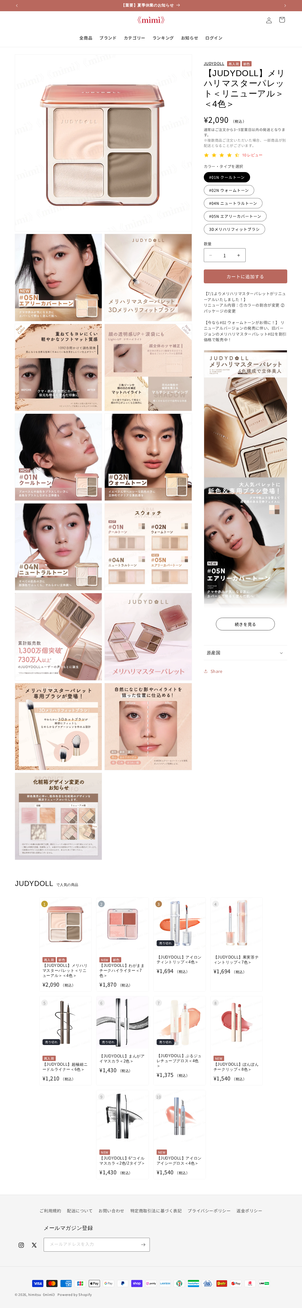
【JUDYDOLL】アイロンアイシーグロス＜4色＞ (179, 1160)
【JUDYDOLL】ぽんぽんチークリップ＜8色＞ (236, 1067)
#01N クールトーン (227, 177)
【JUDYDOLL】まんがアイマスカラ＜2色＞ (122, 1058)
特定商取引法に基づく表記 (156, 1211)
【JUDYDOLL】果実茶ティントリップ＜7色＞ (236, 959)
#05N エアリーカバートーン (235, 216)
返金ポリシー (249, 1211)
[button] (245, 652)
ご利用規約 (50, 1211)
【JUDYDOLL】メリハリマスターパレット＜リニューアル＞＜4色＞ (65, 970)
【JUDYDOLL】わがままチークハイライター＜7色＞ (122, 970)
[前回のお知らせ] (16, 5)
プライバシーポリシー (209, 1211)
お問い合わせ (111, 1211)
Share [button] (217, 671)
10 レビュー (252, 155)
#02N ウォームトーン (229, 190)
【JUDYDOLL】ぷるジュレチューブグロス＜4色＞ (179, 1061)
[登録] (143, 1245)
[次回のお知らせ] (285, 5)
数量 (208, 243)
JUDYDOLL (214, 63)
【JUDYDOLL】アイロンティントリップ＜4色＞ (179, 959)
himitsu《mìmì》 (42, 1294)
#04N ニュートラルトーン (233, 203)
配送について (80, 1211)
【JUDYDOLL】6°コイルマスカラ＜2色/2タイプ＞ (122, 1160)
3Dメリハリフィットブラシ (234, 229)
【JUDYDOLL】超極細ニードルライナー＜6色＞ (65, 1067)
